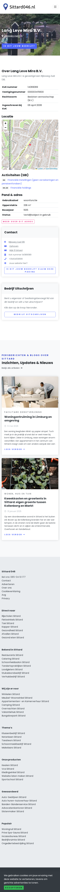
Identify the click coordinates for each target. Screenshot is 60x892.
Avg (4, 594)
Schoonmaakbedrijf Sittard (16, 744)
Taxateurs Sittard (11, 740)
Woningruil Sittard (11, 829)
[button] (30, 144)
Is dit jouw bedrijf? (19, 46)
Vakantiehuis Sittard (13, 712)
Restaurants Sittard (12, 655)
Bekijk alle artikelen (11, 368)
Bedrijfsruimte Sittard (13, 839)
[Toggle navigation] (55, 7)
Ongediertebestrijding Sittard (18, 843)
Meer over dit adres (18, 221)
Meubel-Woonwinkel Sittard (17, 697)
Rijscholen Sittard (11, 616)
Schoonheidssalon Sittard (15, 662)
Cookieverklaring (11, 591)
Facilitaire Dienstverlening (23, 412)
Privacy (6, 598)
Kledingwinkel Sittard (13, 772)
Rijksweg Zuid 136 (13, 36)
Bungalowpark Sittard (13, 715)
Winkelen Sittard (11, 694)
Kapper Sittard (10, 626)
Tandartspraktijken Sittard (16, 665)
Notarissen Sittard (11, 736)
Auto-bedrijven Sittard (14, 797)
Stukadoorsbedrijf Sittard (15, 673)
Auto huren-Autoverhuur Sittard (19, 800)
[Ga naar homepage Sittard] (18, 6)
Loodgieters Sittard (12, 669)
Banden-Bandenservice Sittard (19, 804)
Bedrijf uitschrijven (30, 314)
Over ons (7, 587)
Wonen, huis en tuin (17, 493)
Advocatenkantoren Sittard (17, 808)
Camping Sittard (11, 705)
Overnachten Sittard (13, 708)
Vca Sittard (8, 768)
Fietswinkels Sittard (12, 619)
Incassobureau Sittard (14, 836)
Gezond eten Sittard (13, 637)
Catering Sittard (10, 658)
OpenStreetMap (52, 168)
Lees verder (13, 449)
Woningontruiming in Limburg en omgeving (28, 418)
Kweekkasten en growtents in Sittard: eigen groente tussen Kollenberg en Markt (25, 502)
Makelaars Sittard (11, 747)
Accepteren (13, 887)
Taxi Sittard (8, 623)
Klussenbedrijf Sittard (13, 733)
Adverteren (8, 584)
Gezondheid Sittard (12, 630)
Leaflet (40, 168)
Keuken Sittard (10, 765)
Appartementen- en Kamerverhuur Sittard (25, 701)
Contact (6, 580)
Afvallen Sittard (10, 634)
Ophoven (13, 246)
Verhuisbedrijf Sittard (13, 676)
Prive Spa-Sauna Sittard (15, 832)
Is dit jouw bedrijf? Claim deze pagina (30, 270)
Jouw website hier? (18, 263)
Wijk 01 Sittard (15, 250)
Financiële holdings (20, 187)
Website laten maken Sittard (17, 776)
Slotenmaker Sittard (13, 811)
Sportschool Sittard (12, 779)
